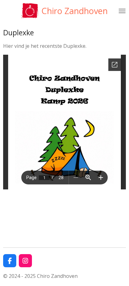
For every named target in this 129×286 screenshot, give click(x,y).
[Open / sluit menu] (122, 11)
